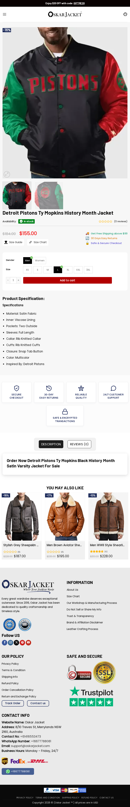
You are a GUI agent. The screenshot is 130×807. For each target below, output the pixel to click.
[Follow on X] (16, 642)
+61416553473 (30, 736)
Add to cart (67, 280)
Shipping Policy (70, 797)
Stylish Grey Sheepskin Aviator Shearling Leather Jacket (21, 545)
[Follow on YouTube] (28, 642)
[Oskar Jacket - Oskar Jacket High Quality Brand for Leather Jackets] (65, 14)
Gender (10, 260)
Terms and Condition (48, 797)
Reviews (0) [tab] (79, 444)
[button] (5, 14)
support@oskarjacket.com (30, 746)
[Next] (121, 103)
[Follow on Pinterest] (22, 642)
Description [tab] (51, 444)
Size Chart (40, 242)
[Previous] (9, 103)
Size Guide (15, 242)
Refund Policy (89, 797)
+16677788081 (41, 741)
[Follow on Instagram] (10, 642)
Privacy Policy (24, 797)
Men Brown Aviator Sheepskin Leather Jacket (65, 545)
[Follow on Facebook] (4, 642)
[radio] (27, 260)
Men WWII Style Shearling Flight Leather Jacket (108, 545)
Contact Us (107, 797)
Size (8, 269)
